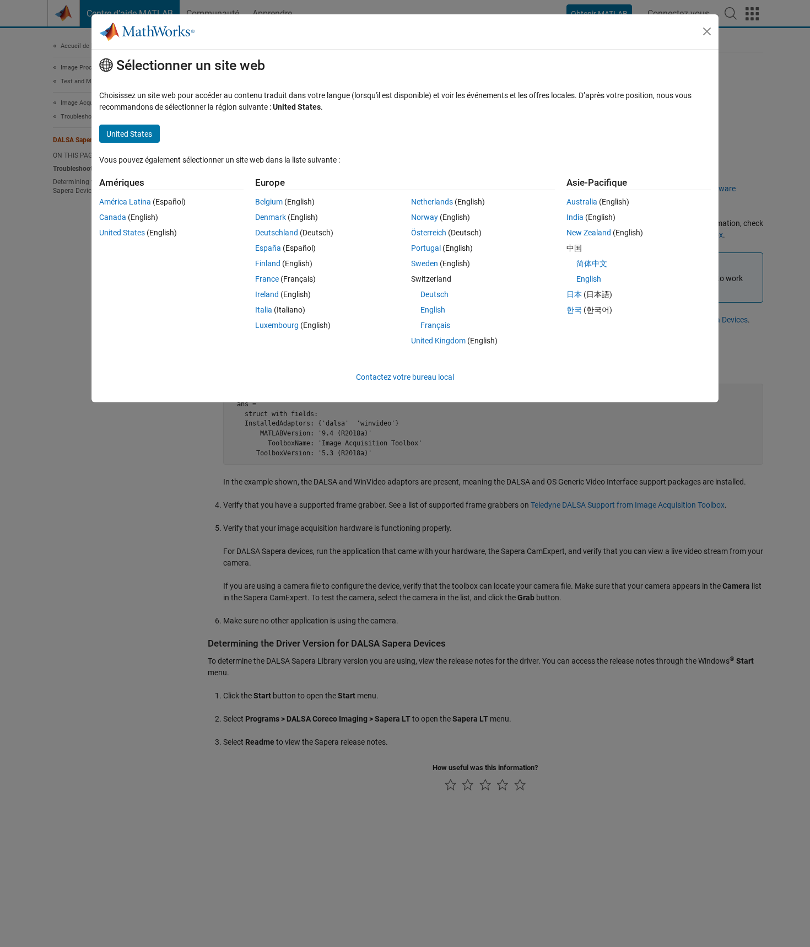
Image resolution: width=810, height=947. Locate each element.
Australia (581, 201)
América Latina (125, 201)
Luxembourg (277, 325)
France (267, 279)
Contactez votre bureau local (405, 377)
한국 (574, 309)
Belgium (269, 201)
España (268, 248)
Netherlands (432, 201)
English (432, 309)
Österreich (428, 232)
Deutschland (276, 232)
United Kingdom (438, 340)
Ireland (267, 294)
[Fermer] (707, 31)
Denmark (270, 217)
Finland (267, 263)
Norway (424, 217)
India (575, 217)
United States (122, 232)
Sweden (424, 263)
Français (435, 325)
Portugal (426, 248)
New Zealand (588, 232)
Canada (112, 217)
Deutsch (434, 294)
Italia (263, 309)
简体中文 (591, 263)
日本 (574, 294)
